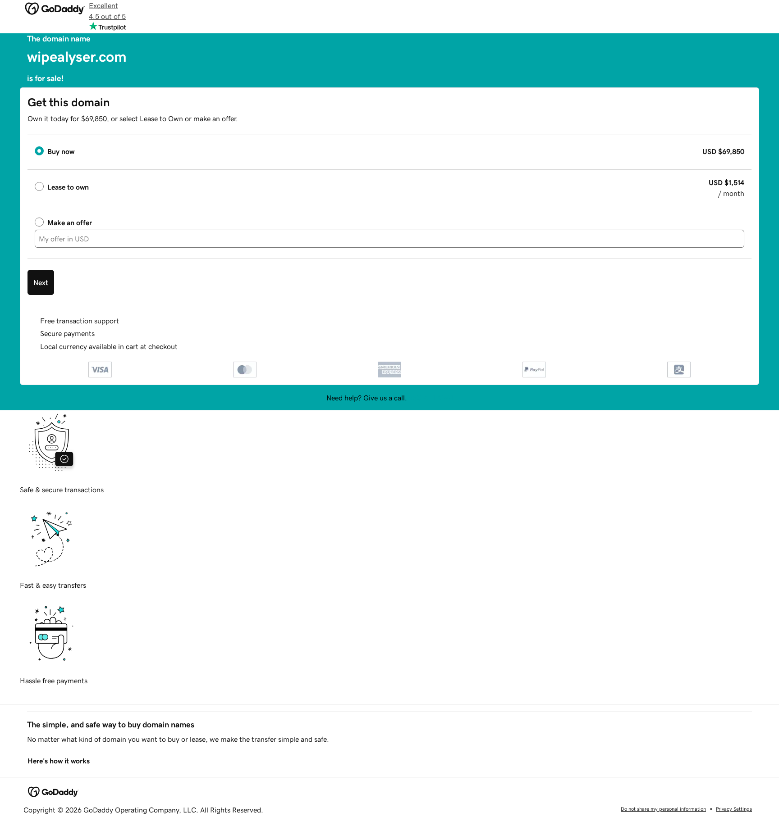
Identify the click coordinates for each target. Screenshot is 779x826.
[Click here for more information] (185, 346)
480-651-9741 (431, 397)
